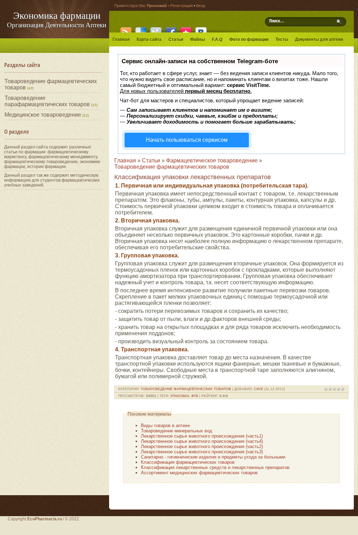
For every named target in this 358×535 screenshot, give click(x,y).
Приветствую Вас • (142, 5)
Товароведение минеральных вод (176, 430)
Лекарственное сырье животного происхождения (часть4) (202, 441)
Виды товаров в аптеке (165, 425)
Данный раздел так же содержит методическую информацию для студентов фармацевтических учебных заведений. (52, 180)
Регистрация (181, 5)
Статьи (151, 160)
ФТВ (194, 396)
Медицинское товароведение (43, 115)
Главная (125, 160)
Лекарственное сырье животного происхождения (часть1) (202, 436)
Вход (200, 5)
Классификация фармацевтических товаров (188, 462)
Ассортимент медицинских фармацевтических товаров (199, 472)
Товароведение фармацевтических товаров (171, 167)
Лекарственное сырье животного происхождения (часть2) (202, 446)
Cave (258, 389)
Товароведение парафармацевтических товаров (47, 101)
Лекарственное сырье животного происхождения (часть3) (202, 451)
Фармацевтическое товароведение (212, 160)
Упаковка (179, 396)
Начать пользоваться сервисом (187, 140)
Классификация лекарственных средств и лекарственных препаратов (215, 467)
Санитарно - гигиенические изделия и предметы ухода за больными (213, 457)
